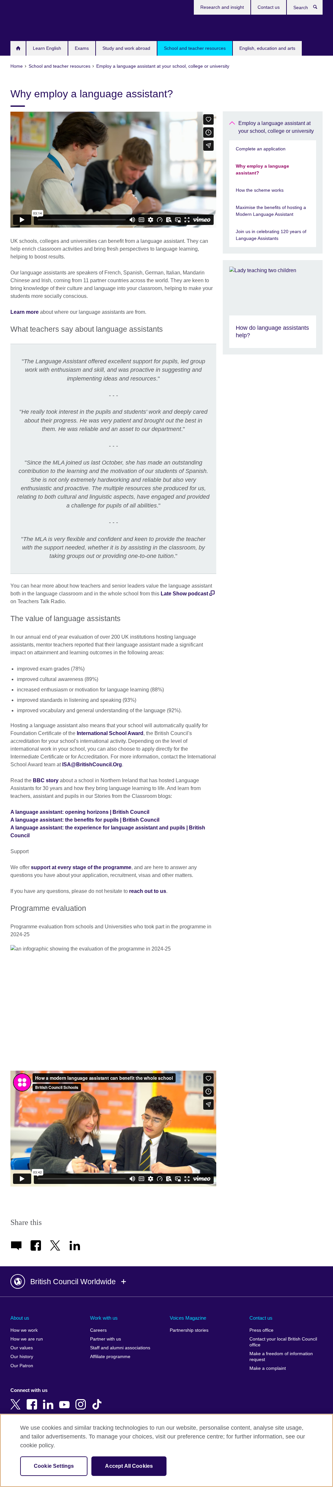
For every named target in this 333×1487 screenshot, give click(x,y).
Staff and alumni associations (120, 1347)
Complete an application (261, 148)
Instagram (81, 1399)
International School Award (110, 733)
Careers (98, 1330)
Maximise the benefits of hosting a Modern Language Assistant (271, 211)
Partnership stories (189, 1330)
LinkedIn (49, 1399)
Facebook (33, 1399)
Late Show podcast (184, 593)
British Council (29, 26)
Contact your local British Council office (283, 1342)
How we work (24, 1330)
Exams (82, 48)
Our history (21, 1356)
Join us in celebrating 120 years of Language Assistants (271, 235)
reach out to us (147, 891)
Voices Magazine (188, 1318)
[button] (166, 1281)
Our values (21, 1347)
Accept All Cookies (129, 1466)
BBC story (46, 780)
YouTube (65, 1399)
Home (18, 48)
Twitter (16, 1399)
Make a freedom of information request (281, 1356)
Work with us (104, 1318)
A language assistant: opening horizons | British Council (79, 812)
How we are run (26, 1339)
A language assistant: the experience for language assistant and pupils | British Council (107, 831)
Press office (261, 1330)
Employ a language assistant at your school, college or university (276, 127)
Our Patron (21, 1365)
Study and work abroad (126, 48)
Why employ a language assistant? (262, 169)
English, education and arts (267, 48)
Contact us (269, 7)
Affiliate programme (110, 1356)
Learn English (47, 48)
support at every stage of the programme (81, 867)
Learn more (24, 312)
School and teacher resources (195, 48)
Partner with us (105, 1339)
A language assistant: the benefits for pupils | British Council (84, 820)
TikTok (98, 1399)
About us (19, 1318)
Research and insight (222, 7)
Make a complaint (267, 1368)
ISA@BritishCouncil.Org (92, 764)
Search (318, 8)
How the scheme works (260, 190)
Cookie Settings (54, 1466)
